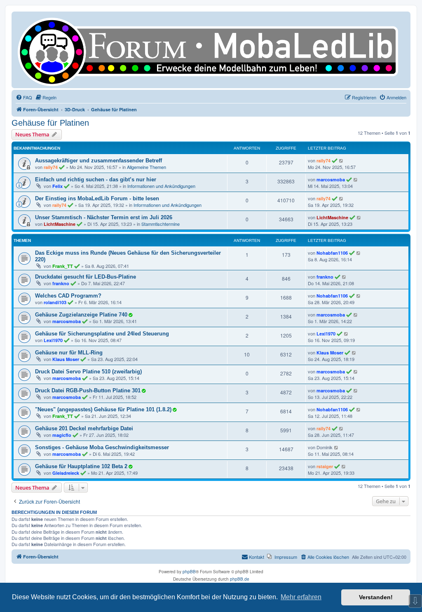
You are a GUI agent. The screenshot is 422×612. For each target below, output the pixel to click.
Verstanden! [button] (376, 597)
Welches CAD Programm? (68, 296)
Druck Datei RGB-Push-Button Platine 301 (88, 390)
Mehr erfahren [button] (301, 596)
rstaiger (324, 466)
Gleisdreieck (65, 473)
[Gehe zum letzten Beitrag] (341, 160)
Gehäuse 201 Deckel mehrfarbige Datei (84, 428)
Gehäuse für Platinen (50, 122)
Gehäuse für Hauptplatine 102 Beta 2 (81, 466)
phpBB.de (239, 579)
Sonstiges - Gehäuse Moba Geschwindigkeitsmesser (102, 447)
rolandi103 (55, 302)
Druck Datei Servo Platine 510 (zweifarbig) (88, 371)
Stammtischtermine (160, 223)
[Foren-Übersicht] (211, 50)
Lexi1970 (53, 340)
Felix (57, 186)
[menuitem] (24, 97)
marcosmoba (330, 179)
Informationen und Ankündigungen (161, 186)
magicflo (61, 435)
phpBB (189, 571)
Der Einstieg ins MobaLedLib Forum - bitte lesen (97, 198)
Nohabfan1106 (332, 253)
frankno (60, 283)
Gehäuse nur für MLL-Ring (69, 352)
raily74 (51, 167)
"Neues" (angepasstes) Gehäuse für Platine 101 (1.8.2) (103, 409)
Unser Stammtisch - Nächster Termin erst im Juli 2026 (103, 217)
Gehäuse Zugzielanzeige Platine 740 (81, 315)
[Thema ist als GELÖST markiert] (130, 314)
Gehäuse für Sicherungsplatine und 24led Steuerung (102, 334)
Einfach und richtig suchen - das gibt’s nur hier (95, 179)
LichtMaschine (59, 224)
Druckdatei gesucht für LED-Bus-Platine (85, 277)
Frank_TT (62, 266)
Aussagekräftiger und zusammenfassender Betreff (98, 160)
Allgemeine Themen (146, 167)
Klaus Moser (65, 359)
